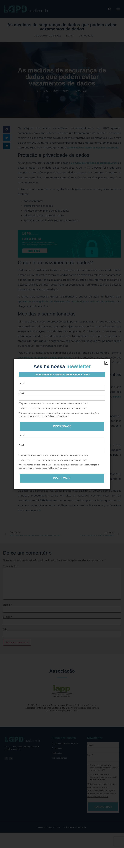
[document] (62, 424)
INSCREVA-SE (62, 426)
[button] (106, 363)
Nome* (22, 383)
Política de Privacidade (58, 416)
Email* (22, 393)
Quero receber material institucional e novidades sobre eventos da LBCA (54, 403)
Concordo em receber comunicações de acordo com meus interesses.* (53, 408)
